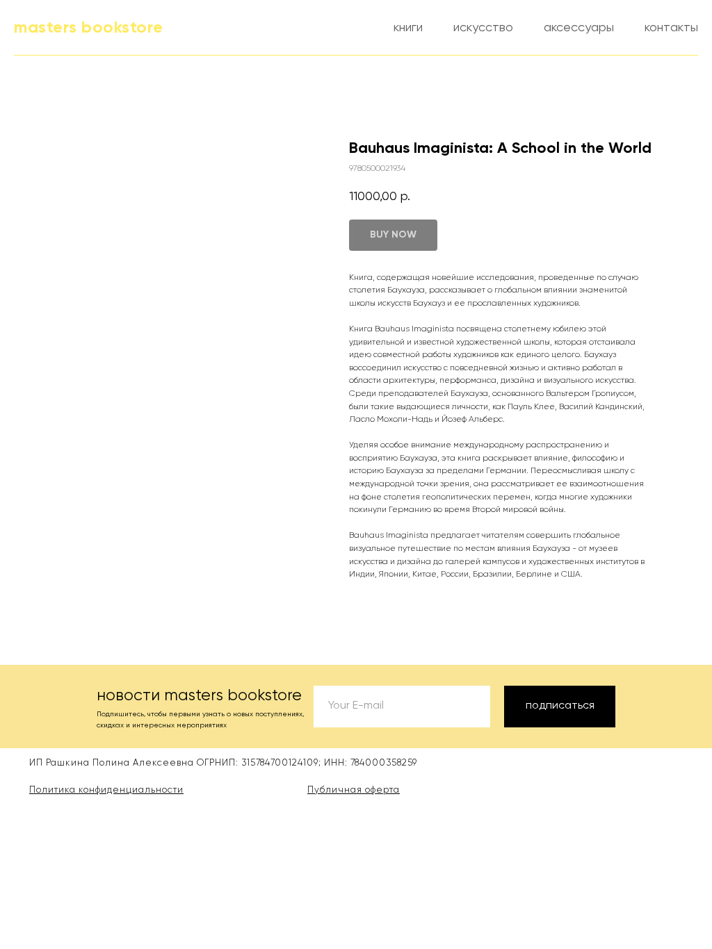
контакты (671, 28)
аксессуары (579, 28)
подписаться (560, 705)
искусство (483, 28)
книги (408, 28)
